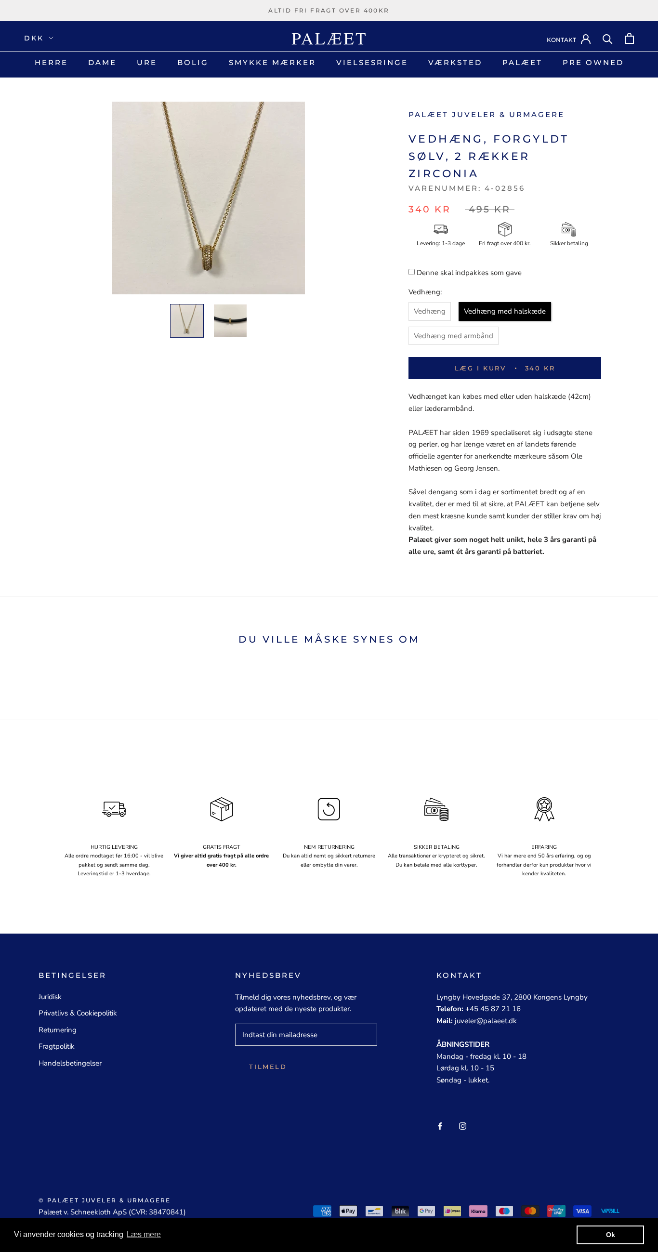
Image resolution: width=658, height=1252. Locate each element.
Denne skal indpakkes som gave (469, 272)
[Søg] (608, 38)
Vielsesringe (372, 62)
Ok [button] (610, 1235)
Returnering (58, 1030)
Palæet (522, 62)
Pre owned (593, 62)
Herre (51, 62)
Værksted (455, 62)
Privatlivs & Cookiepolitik (78, 1013)
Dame (102, 62)
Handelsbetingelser (70, 1063)
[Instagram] (462, 1126)
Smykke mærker (272, 62)
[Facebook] (440, 1126)
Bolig (193, 62)
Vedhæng (430, 311)
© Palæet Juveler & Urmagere (105, 1200)
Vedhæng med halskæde (505, 311)
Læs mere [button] (144, 1234)
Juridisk (50, 997)
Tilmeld (268, 1066)
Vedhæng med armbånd (453, 336)
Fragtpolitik (57, 1046)
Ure (147, 62)
